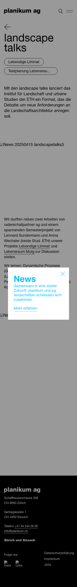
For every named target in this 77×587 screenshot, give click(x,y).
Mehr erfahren (25, 309)
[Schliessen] (63, 274)
